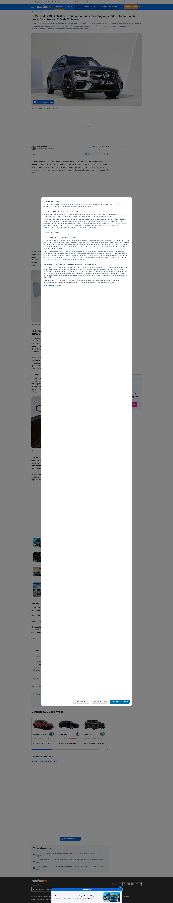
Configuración (99, 701)
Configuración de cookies (51, 227)
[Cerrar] (120, 887)
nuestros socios (72, 251)
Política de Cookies (69, 225)
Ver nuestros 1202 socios (52, 285)
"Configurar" (47, 259)
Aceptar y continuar (119, 701)
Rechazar (81, 701)
